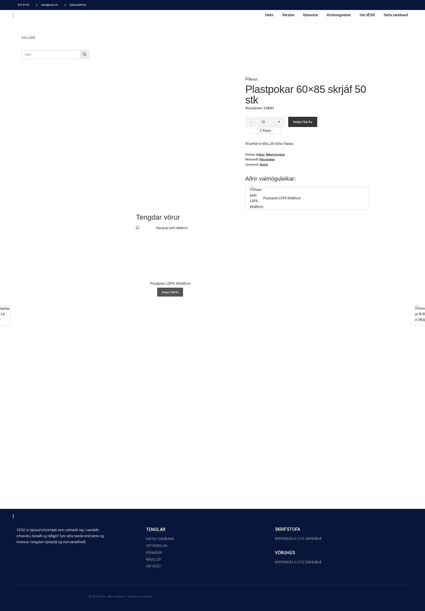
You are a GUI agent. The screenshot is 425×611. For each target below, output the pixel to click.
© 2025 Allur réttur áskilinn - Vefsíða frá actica (120, 596)
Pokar (260, 154)
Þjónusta (310, 15)
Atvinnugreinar (339, 15)
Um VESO (367, 15)
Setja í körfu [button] (170, 292)
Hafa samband (396, 15)
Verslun (288, 15)
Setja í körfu (302, 121)
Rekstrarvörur (275, 154)
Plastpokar (267, 159)
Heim (269, 15)
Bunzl (264, 164)
